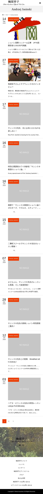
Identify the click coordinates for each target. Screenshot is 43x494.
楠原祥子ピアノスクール (21, 471)
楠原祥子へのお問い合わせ (21, 481)
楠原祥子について (21, 461)
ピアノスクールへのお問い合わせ (21, 485)
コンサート (21, 468)
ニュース (21, 464)
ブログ (21, 475)
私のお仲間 (21, 478)
